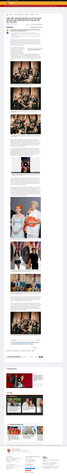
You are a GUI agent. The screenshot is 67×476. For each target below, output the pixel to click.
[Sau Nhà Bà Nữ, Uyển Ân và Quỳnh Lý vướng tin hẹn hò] (25, 217)
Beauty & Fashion (16, 5)
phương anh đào (17, 350)
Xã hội (35, 5)
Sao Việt (11, 14)
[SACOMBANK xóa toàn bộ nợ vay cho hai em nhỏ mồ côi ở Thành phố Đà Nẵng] (29, 430)
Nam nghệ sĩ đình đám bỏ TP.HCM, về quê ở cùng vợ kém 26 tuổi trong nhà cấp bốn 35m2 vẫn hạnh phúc (14, 409)
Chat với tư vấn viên (30, 468)
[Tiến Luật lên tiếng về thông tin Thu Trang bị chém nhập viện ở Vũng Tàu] (29, 402)
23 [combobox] (27, 356)
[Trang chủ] (8, 30)
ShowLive (16, 0)
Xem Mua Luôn (50, 5)
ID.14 (13, 0)
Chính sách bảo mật (29, 472)
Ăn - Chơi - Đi (30, 5)
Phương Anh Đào (20, 45)
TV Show (26, 14)
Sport (21, 445)
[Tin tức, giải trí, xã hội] (11, 3)
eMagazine (9, 0)
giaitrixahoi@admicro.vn (30, 466)
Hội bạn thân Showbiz (18, 14)
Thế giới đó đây (40, 445)
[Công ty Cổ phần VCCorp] (45, 457)
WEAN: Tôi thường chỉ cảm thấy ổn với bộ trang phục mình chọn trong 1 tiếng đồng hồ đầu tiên (38, 378)
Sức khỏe (38, 5)
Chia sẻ (9, 27)
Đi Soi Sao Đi (31, 14)
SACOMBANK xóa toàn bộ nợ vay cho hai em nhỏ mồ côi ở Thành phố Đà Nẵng (28, 436)
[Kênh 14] (9, 451)
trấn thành (28, 350)
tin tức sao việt (9, 350)
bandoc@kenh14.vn (25, 450)
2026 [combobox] (36, 356)
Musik (12, 5)
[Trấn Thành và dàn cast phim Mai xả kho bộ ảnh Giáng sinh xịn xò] (25, 72)
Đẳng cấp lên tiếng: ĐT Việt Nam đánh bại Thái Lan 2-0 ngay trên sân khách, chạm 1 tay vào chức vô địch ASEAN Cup (13, 438)
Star (7, 5)
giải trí (33, 350)
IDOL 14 (36, 14)
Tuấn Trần (14, 45)
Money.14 (25, 5)
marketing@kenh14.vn (29, 462)
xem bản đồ (8, 469)
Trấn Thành (23, 39)
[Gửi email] (11, 27)
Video (55, 5)
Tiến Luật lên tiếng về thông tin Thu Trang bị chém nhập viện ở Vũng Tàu (28, 408)
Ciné (9, 5)
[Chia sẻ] (8, 33)
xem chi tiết (28, 470)
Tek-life (41, 5)
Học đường (46, 5)
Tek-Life (48, 445)
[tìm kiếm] (60, 0)
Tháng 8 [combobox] (31, 356)
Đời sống (21, 5)
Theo (25, 340)
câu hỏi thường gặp (16, 450)
